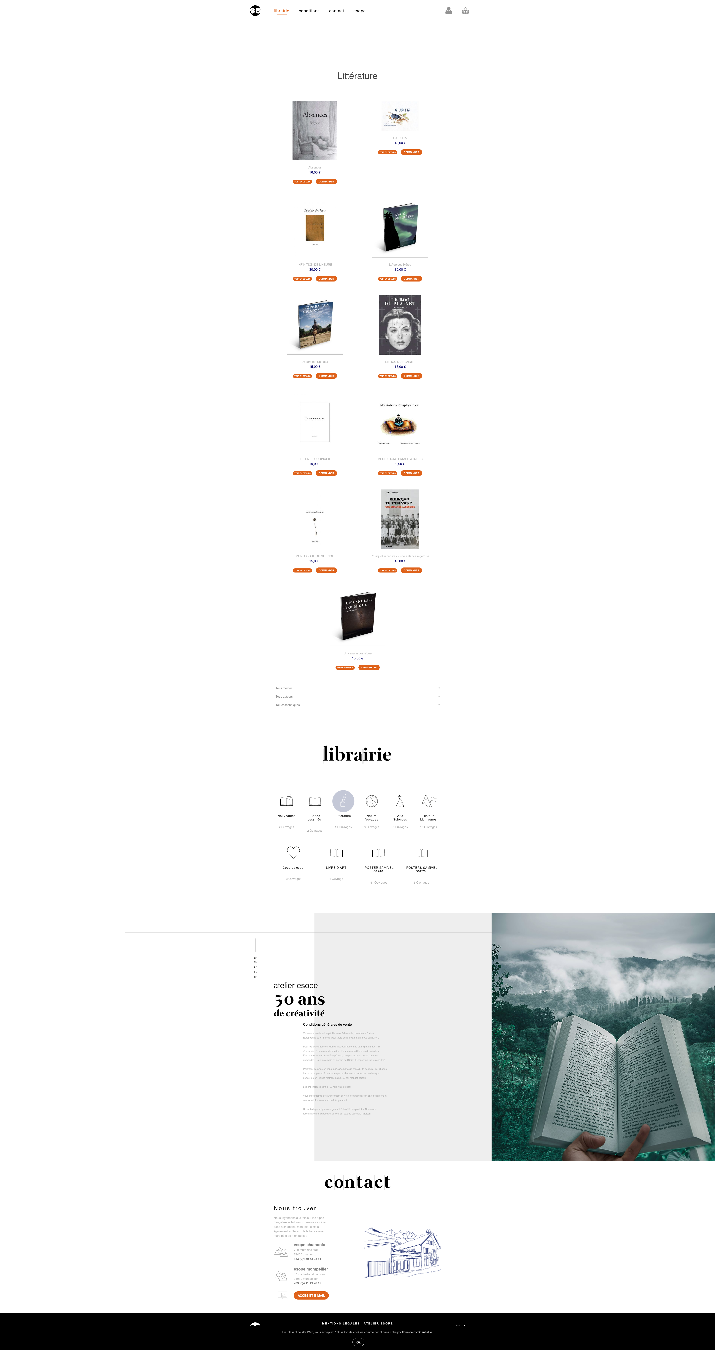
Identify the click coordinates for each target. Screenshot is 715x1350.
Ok (358, 1342)
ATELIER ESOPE (378, 1323)
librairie (282, 10)
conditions (309, 10)
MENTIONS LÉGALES (341, 1323)
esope (359, 10)
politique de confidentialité (414, 1332)
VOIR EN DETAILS (302, 181)
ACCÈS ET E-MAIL (311, 1295)
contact (336, 10)
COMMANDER (326, 181)
